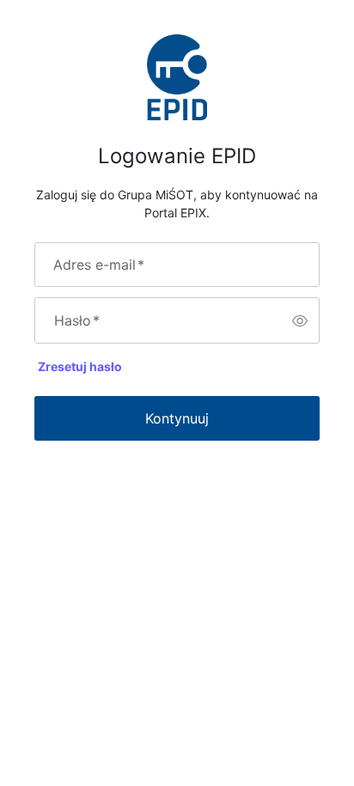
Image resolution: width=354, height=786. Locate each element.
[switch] (300, 320)
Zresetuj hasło (80, 366)
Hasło (77, 320)
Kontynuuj (177, 418)
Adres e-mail (98, 264)
